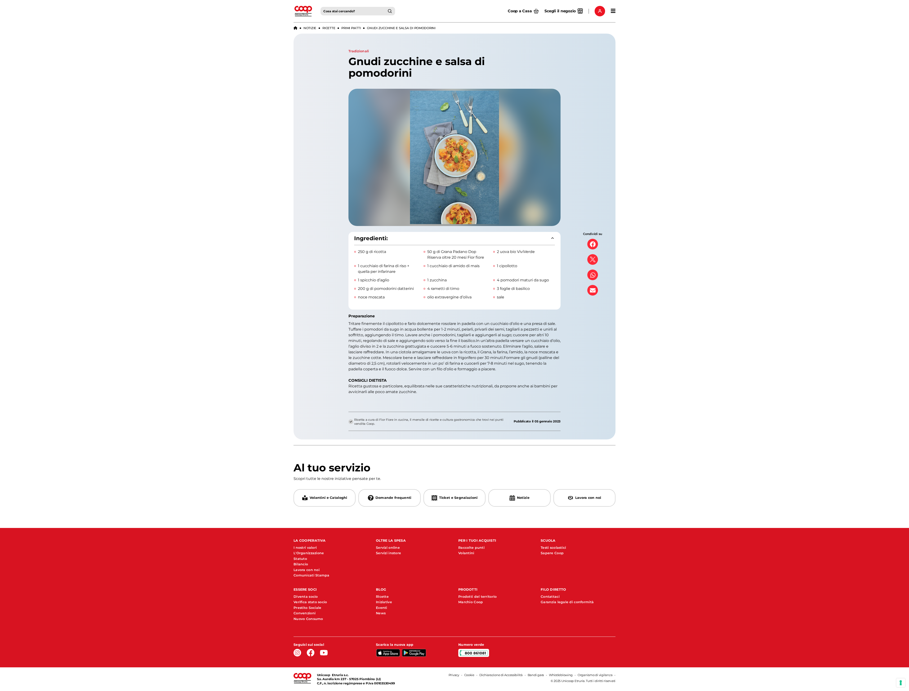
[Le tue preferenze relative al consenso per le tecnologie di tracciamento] (900, 682)
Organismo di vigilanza (595, 675)
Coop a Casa (520, 11)
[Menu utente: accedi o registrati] (600, 11)
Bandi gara (536, 675)
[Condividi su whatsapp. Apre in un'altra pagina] (592, 275)
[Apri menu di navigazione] (613, 11)
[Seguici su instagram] (297, 652)
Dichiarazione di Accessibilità (501, 675)
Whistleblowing (561, 675)
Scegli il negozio (560, 11)
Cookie (469, 675)
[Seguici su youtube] (324, 652)
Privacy (454, 675)
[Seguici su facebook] (310, 652)
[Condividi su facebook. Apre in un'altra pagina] (592, 244)
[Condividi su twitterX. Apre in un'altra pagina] (592, 259)
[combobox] (358, 11)
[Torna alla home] (295, 28)
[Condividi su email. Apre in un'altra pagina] (592, 290)
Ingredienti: (371, 238)
